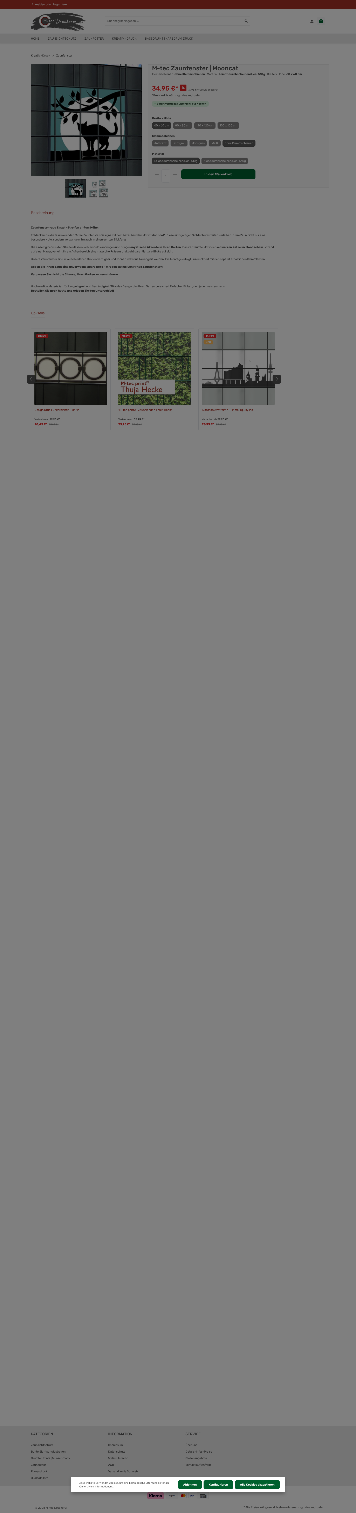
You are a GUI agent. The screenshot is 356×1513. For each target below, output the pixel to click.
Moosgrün (198, 143)
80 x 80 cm (182, 125)
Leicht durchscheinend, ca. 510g (175, 161)
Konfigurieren (218, 1484)
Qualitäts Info (39, 1478)
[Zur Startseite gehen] (58, 21)
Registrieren (60, 4)
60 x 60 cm (161, 125)
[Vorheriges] (31, 379)
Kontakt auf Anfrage (198, 1465)
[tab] (42, 213)
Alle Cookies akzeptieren (257, 1484)
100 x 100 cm (228, 125)
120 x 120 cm (204, 125)
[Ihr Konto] (312, 21)
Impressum (115, 1445)
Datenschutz (116, 1451)
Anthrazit (160, 143)
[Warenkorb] (321, 21)
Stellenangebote (196, 1458)
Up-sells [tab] (38, 313)
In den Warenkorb (218, 174)
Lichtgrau (179, 143)
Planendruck (39, 1471)
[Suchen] (246, 21)
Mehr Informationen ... (101, 1486)
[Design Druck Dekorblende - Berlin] (70, 368)
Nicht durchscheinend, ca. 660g (225, 161)
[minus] (157, 174)
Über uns (191, 1445)
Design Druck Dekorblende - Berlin (56, 410)
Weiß (215, 143)
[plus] (175, 174)
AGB (111, 1465)
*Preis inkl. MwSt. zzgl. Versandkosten (176, 95)
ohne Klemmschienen (239, 143)
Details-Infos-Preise (198, 1451)
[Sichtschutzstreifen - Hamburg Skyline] (238, 368)
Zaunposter (38, 1465)
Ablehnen (190, 1484)
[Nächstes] (277, 379)
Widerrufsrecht (118, 1458)
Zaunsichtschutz (42, 1445)
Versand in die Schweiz (123, 1471)
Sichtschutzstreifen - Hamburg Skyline (227, 410)
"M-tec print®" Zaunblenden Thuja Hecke (145, 410)
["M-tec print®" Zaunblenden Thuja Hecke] (154, 368)
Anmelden (38, 4)
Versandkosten (314, 1507)
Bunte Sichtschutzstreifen (48, 1451)
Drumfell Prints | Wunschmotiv (50, 1458)
